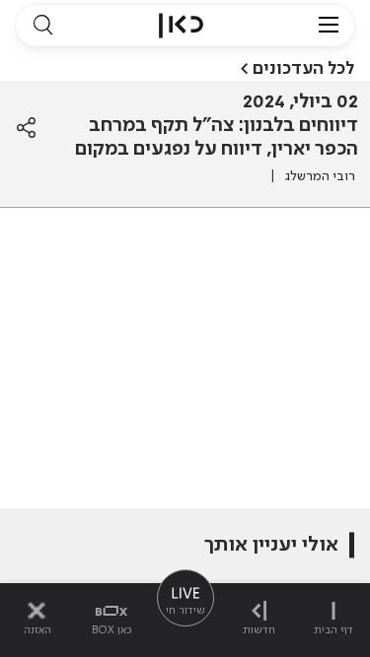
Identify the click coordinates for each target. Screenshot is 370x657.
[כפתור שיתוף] (26, 128)
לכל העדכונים (303, 69)
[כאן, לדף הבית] (181, 25)
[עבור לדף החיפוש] (42, 25)
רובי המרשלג (320, 176)
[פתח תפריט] (328, 25)
